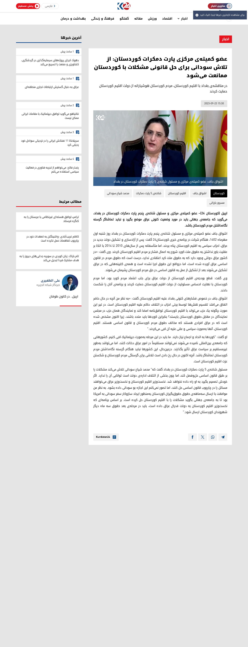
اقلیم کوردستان (177, 193)
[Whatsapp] (212, 437)
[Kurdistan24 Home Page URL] (124, 6)
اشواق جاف (199, 193)
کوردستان (219, 193)
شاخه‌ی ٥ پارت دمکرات (148, 193)
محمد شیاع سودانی (118, 193)
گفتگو (124, 18)
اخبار (184, 18)
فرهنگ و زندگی (102, 18)
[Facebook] (192, 437)
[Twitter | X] (202, 437)
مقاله (138, 18)
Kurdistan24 (103, 437)
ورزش (152, 18)
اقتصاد (167, 18)
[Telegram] (222, 437)
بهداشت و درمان (73, 18)
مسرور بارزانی (217, 203)
